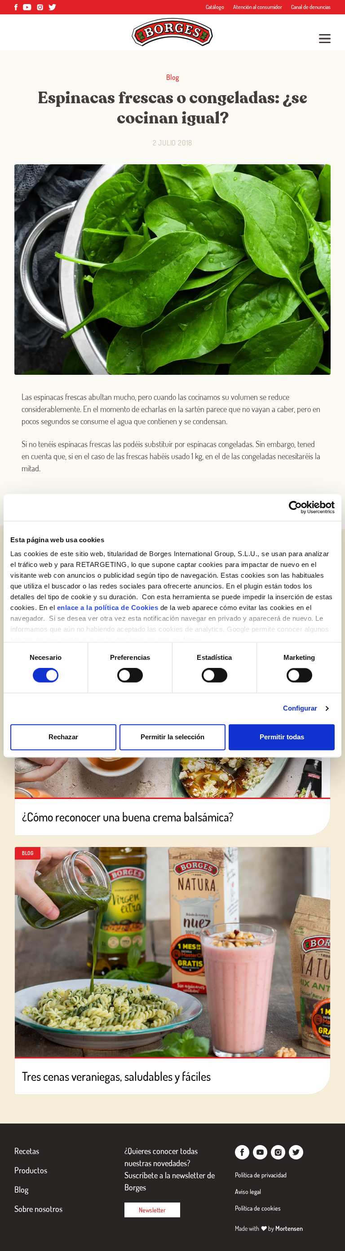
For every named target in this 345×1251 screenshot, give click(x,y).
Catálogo (215, 7)
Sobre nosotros (38, 1209)
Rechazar (63, 737)
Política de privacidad (261, 1175)
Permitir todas (282, 737)
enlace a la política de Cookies (108, 607)
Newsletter (152, 1210)
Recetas (26, 1151)
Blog (21, 1189)
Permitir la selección (172, 737)
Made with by (269, 1228)
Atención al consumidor (257, 7)
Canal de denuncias (311, 7)
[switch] (130, 675)
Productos (30, 1170)
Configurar (300, 708)
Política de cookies (258, 1208)
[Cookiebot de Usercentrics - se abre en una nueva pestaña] (295, 507)
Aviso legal (248, 1191)
